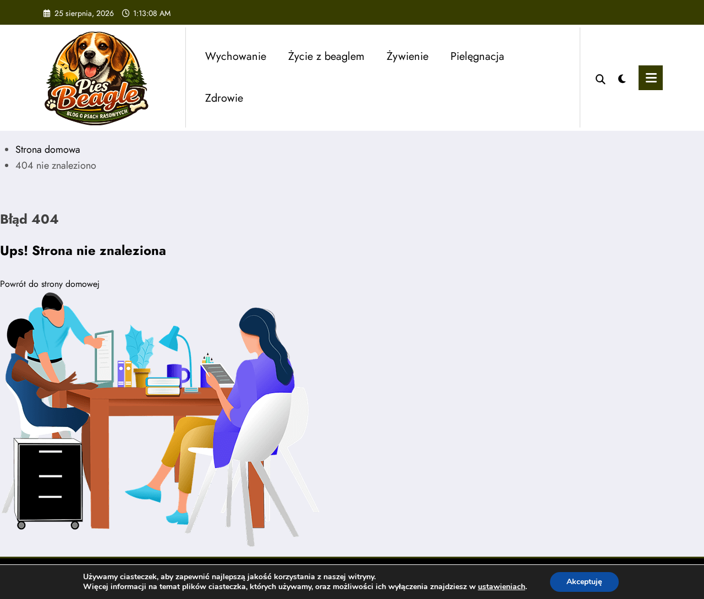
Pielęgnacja (477, 56)
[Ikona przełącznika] (651, 77)
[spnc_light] (622, 77)
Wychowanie (235, 56)
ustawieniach (501, 587)
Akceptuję (584, 581)
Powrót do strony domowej (50, 284)
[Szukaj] (600, 78)
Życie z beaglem (326, 56)
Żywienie (407, 56)
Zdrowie (224, 98)
